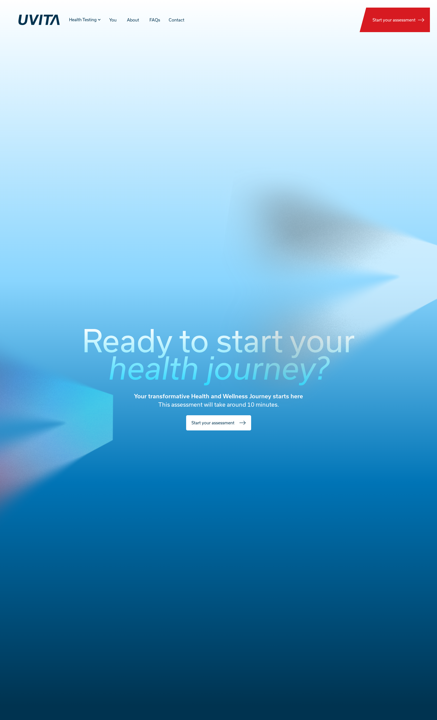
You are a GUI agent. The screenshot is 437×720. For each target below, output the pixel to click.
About (133, 19)
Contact (176, 19)
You (113, 19)
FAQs (154, 19)
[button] (85, 23)
